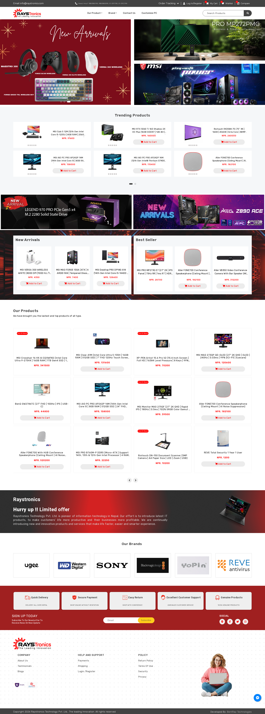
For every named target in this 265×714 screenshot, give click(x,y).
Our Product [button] (94, 13)
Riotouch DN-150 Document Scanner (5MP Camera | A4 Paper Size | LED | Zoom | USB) (163, 456)
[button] (62, 101)
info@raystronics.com (32, 3)
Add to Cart (150, 142)
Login (81, 671)
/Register (90, 671)
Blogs (21, 671)
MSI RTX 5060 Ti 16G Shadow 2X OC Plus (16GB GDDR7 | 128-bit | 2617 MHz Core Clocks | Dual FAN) (149, 131)
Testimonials (24, 666)
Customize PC (149, 13)
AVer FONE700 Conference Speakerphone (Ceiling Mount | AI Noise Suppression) (229, 159)
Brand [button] (111, 13)
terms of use (145, 666)
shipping (83, 666)
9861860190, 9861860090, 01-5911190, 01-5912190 (108, 3)
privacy (142, 676)
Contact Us (129, 13)
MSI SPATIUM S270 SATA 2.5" (72, 270)
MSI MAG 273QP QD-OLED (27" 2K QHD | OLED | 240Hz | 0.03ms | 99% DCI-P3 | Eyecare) (223, 356)
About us (23, 660)
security (143, 671)
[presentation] (129, 480)
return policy (145, 660)
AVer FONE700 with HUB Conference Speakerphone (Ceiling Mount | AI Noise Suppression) (42, 455)
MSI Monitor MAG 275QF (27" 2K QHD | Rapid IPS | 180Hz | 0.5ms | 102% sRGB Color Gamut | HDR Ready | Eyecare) (163, 409)
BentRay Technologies (239, 712)
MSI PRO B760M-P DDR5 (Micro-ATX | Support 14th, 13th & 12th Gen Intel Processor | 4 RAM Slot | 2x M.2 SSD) (102, 455)
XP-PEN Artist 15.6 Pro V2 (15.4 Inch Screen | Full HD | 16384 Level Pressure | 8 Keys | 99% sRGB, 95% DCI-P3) (163, 360)
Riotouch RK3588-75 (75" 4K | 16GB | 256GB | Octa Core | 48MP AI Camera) (229, 131)
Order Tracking (167, 3)
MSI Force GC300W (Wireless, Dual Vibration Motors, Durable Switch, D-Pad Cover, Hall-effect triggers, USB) (110, 272)
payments (83, 660)
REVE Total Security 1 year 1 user (223, 452)
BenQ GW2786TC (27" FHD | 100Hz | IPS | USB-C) (42, 405)
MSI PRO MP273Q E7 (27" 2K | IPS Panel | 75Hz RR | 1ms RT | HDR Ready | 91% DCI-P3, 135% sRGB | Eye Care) (155, 272)
